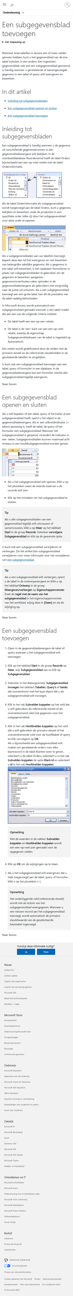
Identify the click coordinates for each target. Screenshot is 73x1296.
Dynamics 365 (10, 1143)
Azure (6, 1137)
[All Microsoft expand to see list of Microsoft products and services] (4, 5)
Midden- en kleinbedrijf (14, 1166)
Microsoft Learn (11, 1188)
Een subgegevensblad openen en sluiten (32, 108)
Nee (46, 952)
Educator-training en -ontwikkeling (19, 1099)
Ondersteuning (12, 12)
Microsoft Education (12, 1070)
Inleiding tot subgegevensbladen (28, 101)
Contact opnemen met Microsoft (18, 1279)
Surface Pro (9, 970)
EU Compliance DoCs (51, 1284)
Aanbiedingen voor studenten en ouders (21, 1104)
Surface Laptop (10, 975)
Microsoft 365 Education (14, 1087)
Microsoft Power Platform (15, 1210)
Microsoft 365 (10, 992)
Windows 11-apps (11, 1004)
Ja (26, 952)
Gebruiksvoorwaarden (52, 1279)
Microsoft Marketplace (14, 1205)
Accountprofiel (10, 1020)
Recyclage (8, 1048)
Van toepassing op (15, 42)
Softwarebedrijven (12, 1216)
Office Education (11, 1093)
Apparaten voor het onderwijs (17, 1076)
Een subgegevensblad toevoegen (28, 115)
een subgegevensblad (20, 559)
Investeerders (10, 1249)
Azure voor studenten (13, 1110)
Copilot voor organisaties (15, 981)
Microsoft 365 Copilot (13, 1154)
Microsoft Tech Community (15, 1199)
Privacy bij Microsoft (13, 1244)
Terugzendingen (11, 1037)
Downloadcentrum (12, 1026)
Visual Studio (10, 1222)
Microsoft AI (9, 1126)
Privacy (37, 1279)
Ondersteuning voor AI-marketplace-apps (22, 1193)
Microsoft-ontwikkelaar (14, 1182)
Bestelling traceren (12, 1043)
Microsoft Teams (11, 1160)
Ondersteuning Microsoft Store (17, 1031)
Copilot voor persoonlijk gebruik (18, 987)
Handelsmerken (11, 1284)
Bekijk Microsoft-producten (15, 998)
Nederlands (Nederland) (20, 1259)
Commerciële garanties (14, 1054)
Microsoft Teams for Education (17, 1082)
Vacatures (8, 1238)
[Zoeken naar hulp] (12, 4)
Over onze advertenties (30, 1284)
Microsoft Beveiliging (13, 1132)
